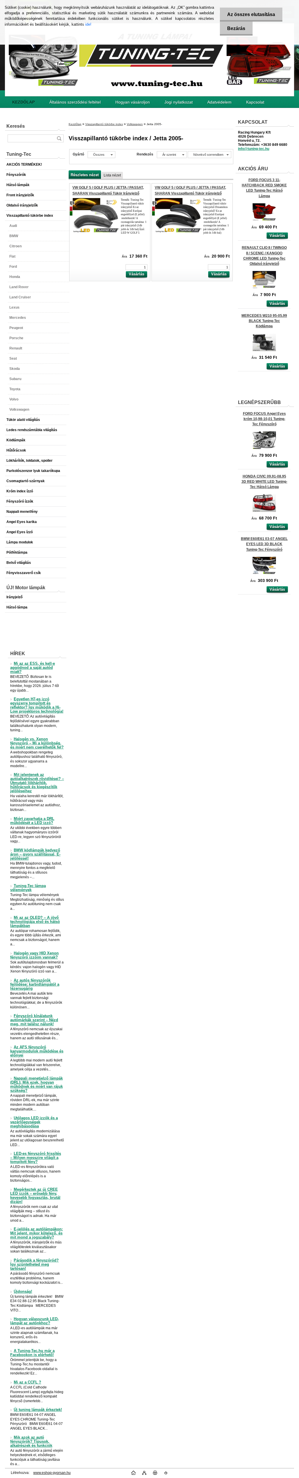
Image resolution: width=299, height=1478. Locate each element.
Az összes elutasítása (251, 14)
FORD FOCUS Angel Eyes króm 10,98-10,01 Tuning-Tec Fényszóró (264, 419)
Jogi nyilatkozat (178, 102)
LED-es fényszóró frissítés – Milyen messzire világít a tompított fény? (35, 1158)
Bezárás (236, 28)
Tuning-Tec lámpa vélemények (28, 888)
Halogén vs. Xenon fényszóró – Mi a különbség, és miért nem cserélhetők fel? (37, 743)
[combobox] (172, 154)
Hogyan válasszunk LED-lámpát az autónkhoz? (34, 1321)
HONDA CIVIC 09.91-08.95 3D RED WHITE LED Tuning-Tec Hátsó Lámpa (264, 481)
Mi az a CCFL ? (27, 1382)
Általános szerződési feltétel (75, 102)
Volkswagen (135, 124)
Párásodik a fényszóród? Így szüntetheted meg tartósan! (34, 1264)
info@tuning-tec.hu (253, 149)
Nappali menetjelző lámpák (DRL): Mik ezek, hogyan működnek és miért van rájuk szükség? (36, 1084)
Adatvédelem (219, 102)
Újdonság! (23, 1292)
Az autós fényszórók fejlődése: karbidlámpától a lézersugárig (34, 984)
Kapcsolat (255, 102)
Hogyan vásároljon (132, 102)
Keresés (15, 126)
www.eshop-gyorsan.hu (52, 1473)
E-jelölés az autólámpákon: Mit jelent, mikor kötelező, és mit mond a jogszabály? (36, 1233)
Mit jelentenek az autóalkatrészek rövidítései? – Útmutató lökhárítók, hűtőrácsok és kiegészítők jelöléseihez (37, 783)
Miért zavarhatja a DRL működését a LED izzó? (32, 821)
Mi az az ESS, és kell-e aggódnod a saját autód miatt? (32, 668)
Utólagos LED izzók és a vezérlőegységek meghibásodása (34, 1122)
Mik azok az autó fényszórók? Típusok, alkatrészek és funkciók (31, 1441)
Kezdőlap (75, 124)
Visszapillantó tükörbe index (104, 124)
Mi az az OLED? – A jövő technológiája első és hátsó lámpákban (35, 922)
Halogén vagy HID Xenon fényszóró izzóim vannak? (34, 955)
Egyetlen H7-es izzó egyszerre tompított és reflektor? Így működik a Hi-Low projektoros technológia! (36, 705)
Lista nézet (112, 175)
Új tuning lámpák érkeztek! (38, 1410)
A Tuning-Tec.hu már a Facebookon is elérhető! (32, 1353)
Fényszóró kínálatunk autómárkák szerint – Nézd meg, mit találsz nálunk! (34, 1020)
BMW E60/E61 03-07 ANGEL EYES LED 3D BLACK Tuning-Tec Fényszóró (264, 544)
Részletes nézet (85, 175)
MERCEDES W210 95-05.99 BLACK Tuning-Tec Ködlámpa (264, 321)
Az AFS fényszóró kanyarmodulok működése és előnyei (36, 1051)
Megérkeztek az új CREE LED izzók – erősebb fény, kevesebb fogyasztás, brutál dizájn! (35, 1195)
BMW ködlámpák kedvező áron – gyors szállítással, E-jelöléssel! (35, 854)
